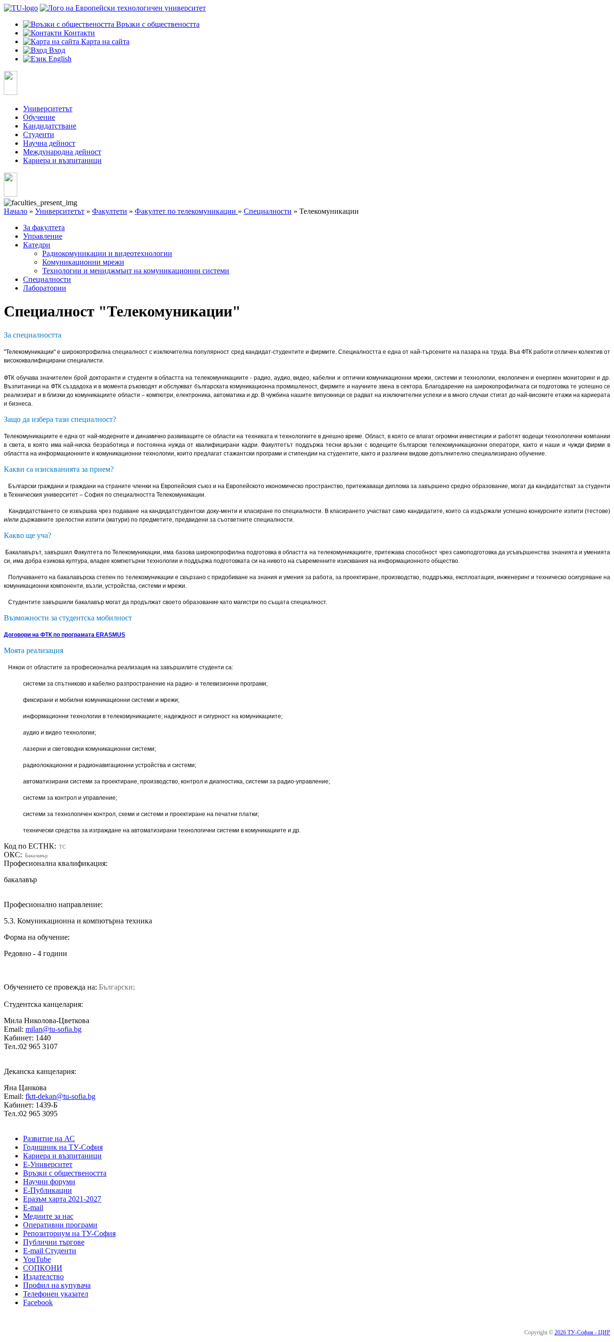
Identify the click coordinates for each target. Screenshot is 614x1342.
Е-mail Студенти (49, 1251)
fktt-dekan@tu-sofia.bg (60, 1096)
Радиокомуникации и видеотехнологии (107, 253)
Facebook (38, 1302)
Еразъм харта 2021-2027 (62, 1199)
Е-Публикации (47, 1190)
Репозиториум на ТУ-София (69, 1233)
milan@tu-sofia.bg (53, 1029)
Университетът (47, 109)
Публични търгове (53, 1242)
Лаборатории (44, 288)
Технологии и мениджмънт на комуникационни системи (135, 271)
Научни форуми (49, 1182)
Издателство (43, 1276)
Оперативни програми (60, 1225)
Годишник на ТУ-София (63, 1147)
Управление (42, 236)
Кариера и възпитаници (62, 160)
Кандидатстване (49, 126)
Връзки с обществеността (64, 1173)
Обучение (39, 117)
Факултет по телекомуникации (186, 211)
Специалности (268, 211)
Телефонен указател (55, 1294)
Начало (15, 211)
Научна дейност (49, 143)
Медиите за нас (48, 1216)
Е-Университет (47, 1164)
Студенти (38, 134)
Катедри (36, 245)
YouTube (37, 1259)
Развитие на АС (49, 1138)
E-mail (33, 1207)
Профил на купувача (57, 1285)
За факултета (44, 227)
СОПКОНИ (42, 1268)
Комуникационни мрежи (83, 262)
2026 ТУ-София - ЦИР (582, 1332)
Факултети (109, 211)
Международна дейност (62, 152)
